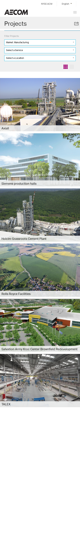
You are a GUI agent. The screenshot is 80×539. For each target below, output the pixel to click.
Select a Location (15, 58)
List (72, 67)
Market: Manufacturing (17, 42)
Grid (65, 67)
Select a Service (14, 50)
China (16, 12)
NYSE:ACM (46, 3)
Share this (76, 23)
